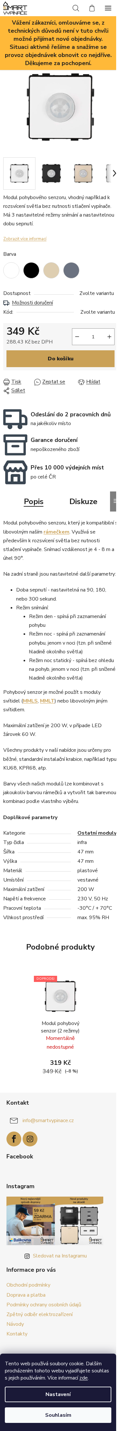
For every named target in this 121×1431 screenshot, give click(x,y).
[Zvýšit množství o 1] (109, 337)
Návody (15, 1324)
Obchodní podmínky (28, 1285)
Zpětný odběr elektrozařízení (39, 1314)
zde (83, 1377)
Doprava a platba (25, 1295)
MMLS (30, 700)
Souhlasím (58, 1415)
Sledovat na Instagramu (60, 1255)
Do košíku (61, 358)
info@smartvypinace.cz (48, 1120)
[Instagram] (30, 1139)
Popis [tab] (34, 501)
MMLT (47, 700)
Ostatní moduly (96, 833)
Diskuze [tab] (83, 501)
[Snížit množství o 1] (77, 337)
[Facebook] (13, 1139)
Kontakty (16, 1333)
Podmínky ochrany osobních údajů (43, 1304)
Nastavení (58, 1394)
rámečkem (56, 531)
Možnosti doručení (32, 302)
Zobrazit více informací (24, 239)
